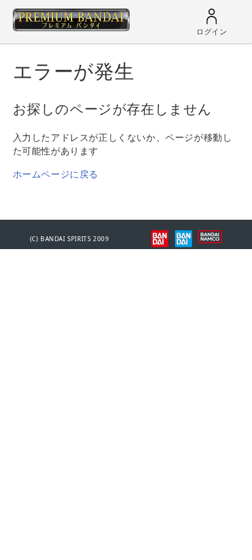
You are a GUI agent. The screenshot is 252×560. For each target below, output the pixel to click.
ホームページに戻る (55, 174)
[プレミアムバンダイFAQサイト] (71, 27)
